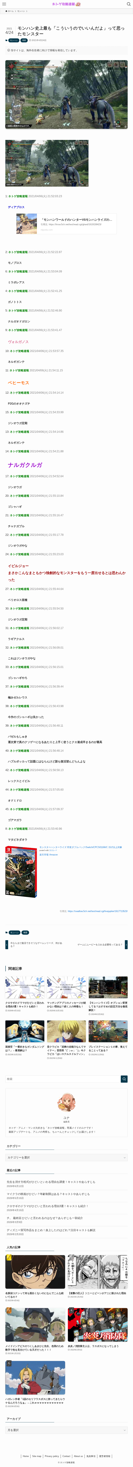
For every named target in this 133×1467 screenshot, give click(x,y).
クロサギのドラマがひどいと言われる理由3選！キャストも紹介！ (48, 1208)
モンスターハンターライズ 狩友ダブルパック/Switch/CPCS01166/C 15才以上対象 (80, 847)
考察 (24, 40)
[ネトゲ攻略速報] (66, 4)
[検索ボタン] (129, 4)
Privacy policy (52, 1456)
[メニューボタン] (4, 4)
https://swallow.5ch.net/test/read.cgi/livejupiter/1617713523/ (98, 911)
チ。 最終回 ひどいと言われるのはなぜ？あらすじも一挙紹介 (45, 1220)
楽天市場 (43, 854)
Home (26, 1456)
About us (78, 1456)
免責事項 (90, 1456)
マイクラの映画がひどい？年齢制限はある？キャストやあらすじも (48, 1196)
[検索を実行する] (124, 1079)
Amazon (53, 854)
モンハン (14, 40)
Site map (36, 1456)
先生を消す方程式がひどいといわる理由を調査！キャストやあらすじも (51, 1183)
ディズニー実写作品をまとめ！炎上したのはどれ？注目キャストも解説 (51, 1232)
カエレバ (53, 850)
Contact (66, 1456)
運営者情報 (104, 1456)
